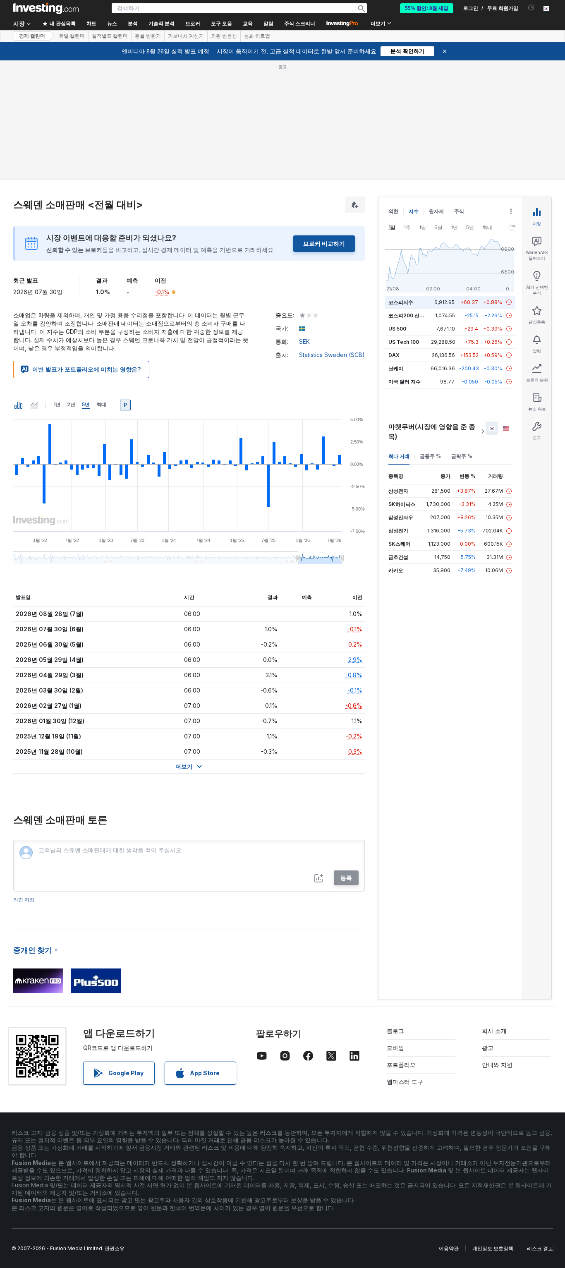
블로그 (395, 1030)
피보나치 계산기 (186, 36)
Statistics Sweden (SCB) (332, 354)
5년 (86, 404)
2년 (71, 404)
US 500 (397, 329)
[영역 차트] (34, 405)
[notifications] (531, 8)
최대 (101, 404)
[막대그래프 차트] (18, 405)
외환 (393, 211)
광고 (487, 1047)
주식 (459, 211)
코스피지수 (400, 302)
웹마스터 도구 (405, 1081)
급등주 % (430, 456)
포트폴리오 (401, 1064)
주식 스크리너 (299, 23)
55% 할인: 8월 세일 (426, 8)
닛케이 (395, 368)
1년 (56, 404)
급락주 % (461, 456)
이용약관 (449, 1248)
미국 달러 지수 (404, 382)
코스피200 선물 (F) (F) (414, 315)
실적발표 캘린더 (110, 36)
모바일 (395, 1047)
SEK (304, 341)
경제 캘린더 (32, 36)
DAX (394, 355)
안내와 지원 (497, 1064)
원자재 (436, 211)
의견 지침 (23, 899)
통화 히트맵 (257, 36)
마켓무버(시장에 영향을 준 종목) (431, 431)
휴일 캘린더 (72, 36)
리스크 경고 (540, 1248)
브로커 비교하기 (324, 243)
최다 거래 (398, 456)
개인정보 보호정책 (492, 1248)
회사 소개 (494, 1030)
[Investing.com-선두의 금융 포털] (46, 8)
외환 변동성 (224, 36)
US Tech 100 (403, 342)
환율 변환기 (148, 36)
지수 (414, 211)
